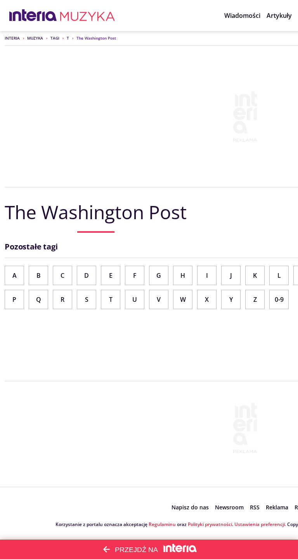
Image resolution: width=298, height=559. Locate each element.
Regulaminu (162, 524)
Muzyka (35, 38)
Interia (12, 38)
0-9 (279, 299)
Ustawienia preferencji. (260, 524)
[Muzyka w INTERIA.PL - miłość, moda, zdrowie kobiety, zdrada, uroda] (87, 15)
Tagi (54, 38)
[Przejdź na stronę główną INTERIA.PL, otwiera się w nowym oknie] (33, 15)
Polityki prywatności (210, 524)
